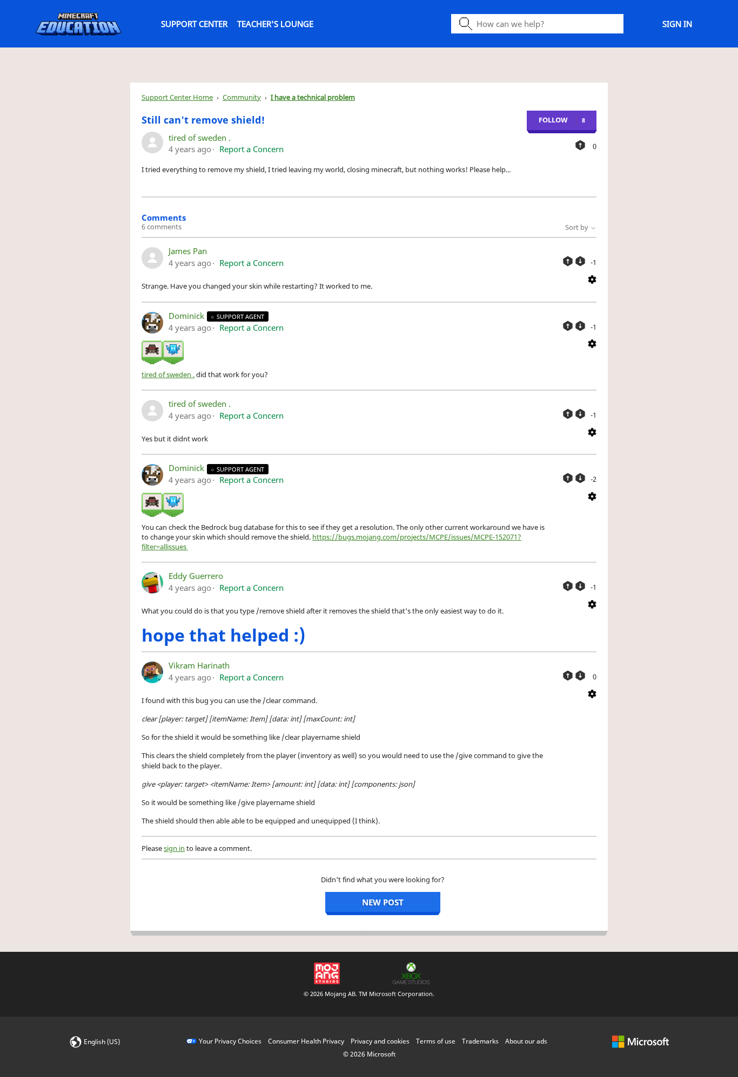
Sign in (677, 23)
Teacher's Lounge (275, 23)
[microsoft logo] (640, 1041)
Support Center (194, 23)
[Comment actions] (592, 278)
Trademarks (480, 1041)
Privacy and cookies (380, 1041)
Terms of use (435, 1041)
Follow (553, 120)
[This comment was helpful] (567, 261)
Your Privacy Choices (230, 1041)
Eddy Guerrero (196, 575)
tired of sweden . (200, 137)
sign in (174, 848)
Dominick (187, 315)
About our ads (526, 1041)
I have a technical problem (313, 97)
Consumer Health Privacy (306, 1041)
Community (242, 97)
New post (383, 902)
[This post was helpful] (580, 145)
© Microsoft (369, 1054)
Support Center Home (177, 97)
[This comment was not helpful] (580, 261)
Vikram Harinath (199, 665)
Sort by (577, 227)
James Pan (188, 251)
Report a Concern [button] (251, 149)
